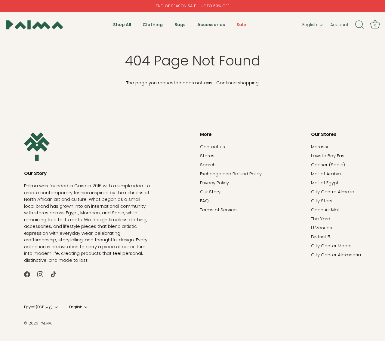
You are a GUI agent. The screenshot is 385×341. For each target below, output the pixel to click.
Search (208, 164)
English (309, 24)
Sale (241, 25)
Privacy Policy (214, 183)
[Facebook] (27, 274)
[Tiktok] (54, 274)
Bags (180, 25)
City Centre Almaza (332, 192)
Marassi (319, 146)
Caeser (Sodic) (328, 164)
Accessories (211, 25)
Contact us (212, 146)
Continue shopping (237, 83)
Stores (207, 155)
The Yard (320, 219)
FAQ (204, 201)
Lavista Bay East (328, 155)
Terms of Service (218, 210)
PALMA (45, 323)
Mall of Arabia (326, 173)
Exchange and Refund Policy (231, 173)
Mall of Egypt (325, 183)
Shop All (122, 25)
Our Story (210, 192)
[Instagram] (40, 274)
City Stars (321, 201)
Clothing (153, 25)
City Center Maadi (331, 246)
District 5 (320, 237)
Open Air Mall (325, 210)
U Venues (321, 228)
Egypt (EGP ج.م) (38, 307)
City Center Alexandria (336, 255)
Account (339, 25)
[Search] (359, 25)
